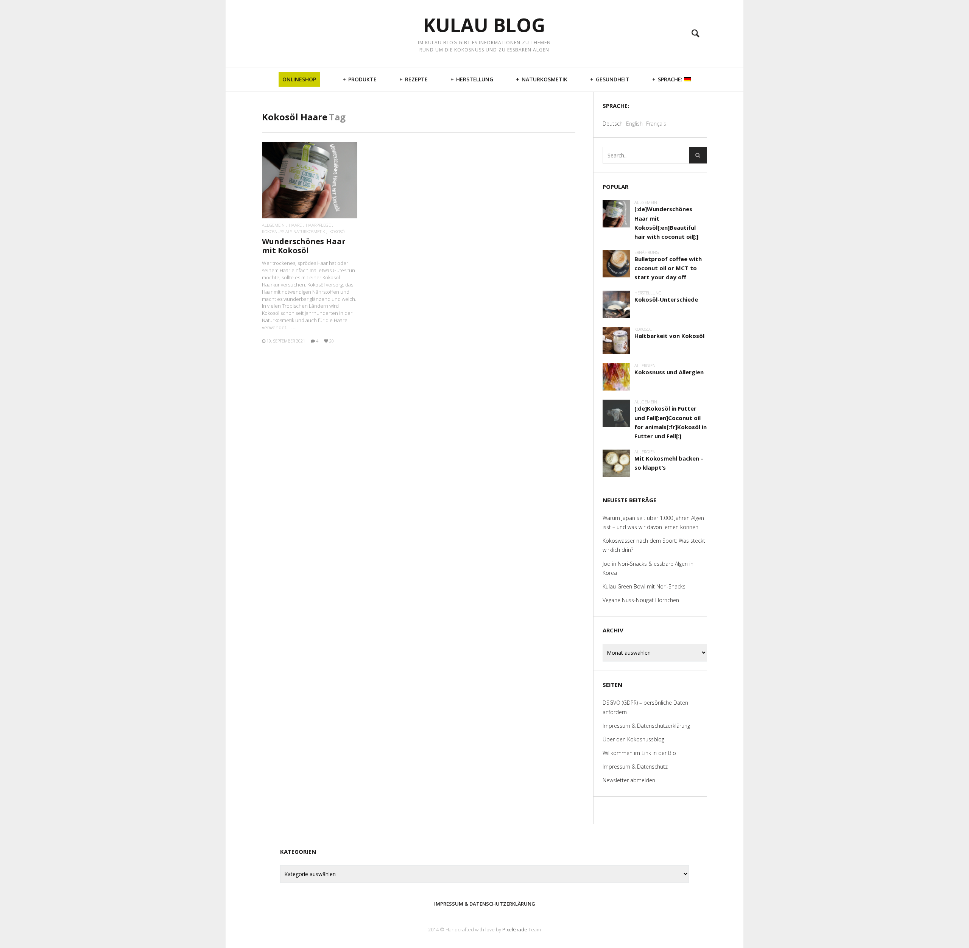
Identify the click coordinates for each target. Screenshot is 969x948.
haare (295, 225)
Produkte (362, 79)
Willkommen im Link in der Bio (639, 753)
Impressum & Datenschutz (635, 766)
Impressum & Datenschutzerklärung (646, 725)
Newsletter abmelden (629, 780)
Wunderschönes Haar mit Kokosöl (304, 245)
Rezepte (416, 79)
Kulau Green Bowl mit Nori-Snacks (644, 586)
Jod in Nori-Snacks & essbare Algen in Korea (648, 568)
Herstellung (474, 79)
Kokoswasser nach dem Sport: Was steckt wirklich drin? (654, 545)
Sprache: (671, 79)
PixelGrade (514, 929)
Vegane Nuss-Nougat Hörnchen (641, 600)
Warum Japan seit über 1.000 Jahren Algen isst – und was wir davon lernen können (653, 522)
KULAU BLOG (484, 25)
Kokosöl (338, 231)
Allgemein (273, 225)
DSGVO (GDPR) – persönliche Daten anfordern (645, 707)
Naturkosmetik (544, 79)
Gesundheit (612, 79)
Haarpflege (318, 225)
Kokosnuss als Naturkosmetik (293, 231)
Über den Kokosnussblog (633, 739)
